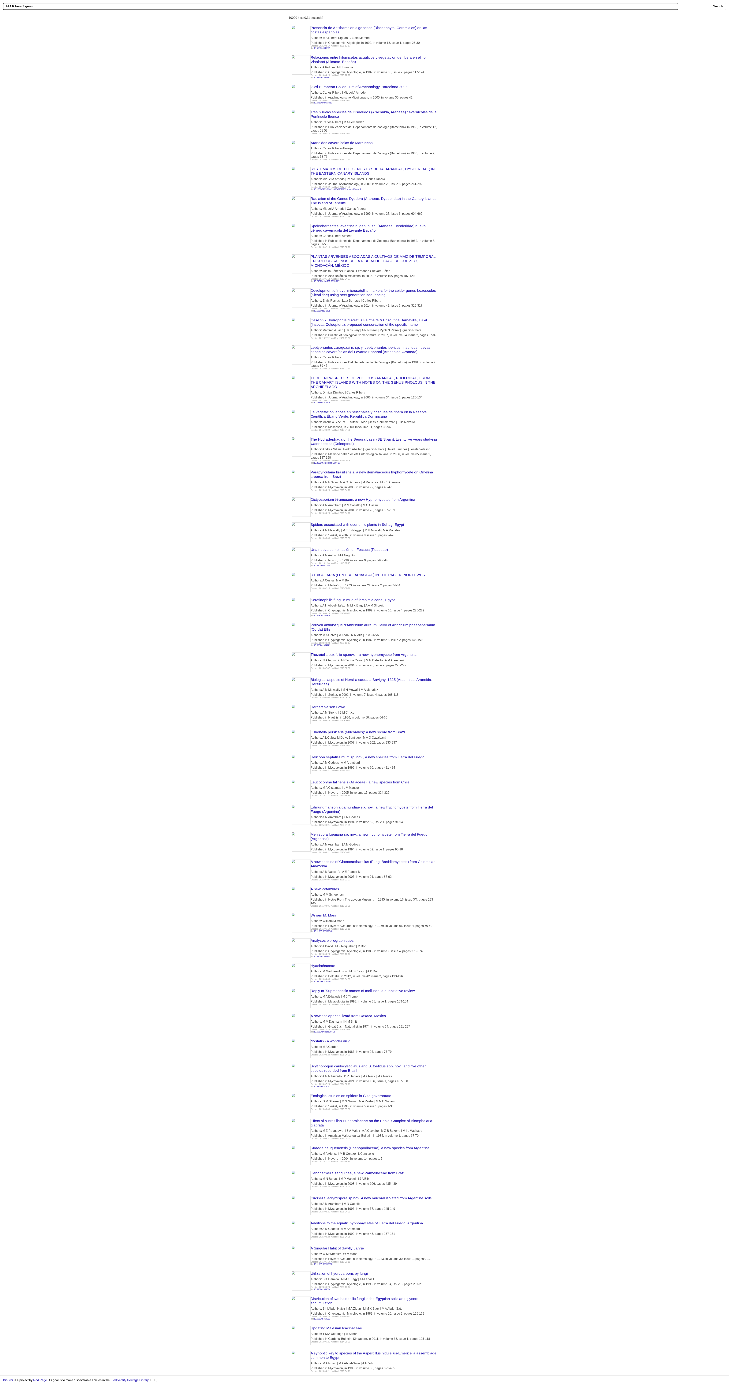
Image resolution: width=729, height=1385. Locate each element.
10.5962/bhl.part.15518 (324, 1032)
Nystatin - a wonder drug (330, 1041)
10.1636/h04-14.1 (322, 402)
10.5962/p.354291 (322, 1319)
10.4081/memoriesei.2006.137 (328, 463)
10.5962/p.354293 (322, 77)
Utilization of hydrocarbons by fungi (339, 1273)
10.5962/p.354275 (322, 956)
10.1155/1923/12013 (323, 1264)
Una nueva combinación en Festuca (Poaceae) (349, 550)
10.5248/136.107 (321, 1086)
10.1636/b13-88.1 (322, 311)
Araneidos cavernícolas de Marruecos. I (343, 143)
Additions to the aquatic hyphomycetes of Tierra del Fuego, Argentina (367, 1223)
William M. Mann (324, 915)
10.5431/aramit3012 (323, 103)
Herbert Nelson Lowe (328, 707)
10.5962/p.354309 (322, 615)
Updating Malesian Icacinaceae (336, 1328)
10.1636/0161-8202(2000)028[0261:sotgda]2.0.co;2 (337, 189)
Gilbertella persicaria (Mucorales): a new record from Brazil (358, 732)
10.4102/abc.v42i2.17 (324, 981)
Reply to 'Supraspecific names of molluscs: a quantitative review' (363, 991)
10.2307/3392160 (322, 565)
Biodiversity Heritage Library (129, 1380)
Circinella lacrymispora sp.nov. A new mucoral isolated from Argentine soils (371, 1198)
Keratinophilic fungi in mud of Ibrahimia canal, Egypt (353, 600)
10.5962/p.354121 (322, 645)
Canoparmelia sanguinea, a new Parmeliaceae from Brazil (358, 1173)
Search (718, 6)
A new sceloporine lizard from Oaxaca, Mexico (348, 1016)
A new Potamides (325, 889)
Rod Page (40, 1380)
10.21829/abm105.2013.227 (326, 281)
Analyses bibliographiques (332, 941)
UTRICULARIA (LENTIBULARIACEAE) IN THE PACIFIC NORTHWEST (369, 575)
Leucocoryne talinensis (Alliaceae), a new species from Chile (360, 782)
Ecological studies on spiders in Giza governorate (351, 1096)
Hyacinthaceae (323, 966)
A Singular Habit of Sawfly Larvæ (337, 1248)
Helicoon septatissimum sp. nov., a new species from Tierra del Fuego (367, 757)
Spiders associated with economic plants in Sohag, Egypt (357, 525)
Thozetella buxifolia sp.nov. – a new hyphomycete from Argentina (364, 655)
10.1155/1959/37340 (323, 931)
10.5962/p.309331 (322, 48)
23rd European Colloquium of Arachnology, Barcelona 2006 (359, 87)
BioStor (8, 1380)
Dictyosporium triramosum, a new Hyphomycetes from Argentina (363, 500)
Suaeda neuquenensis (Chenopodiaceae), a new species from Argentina (370, 1148)
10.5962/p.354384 (322, 1289)
